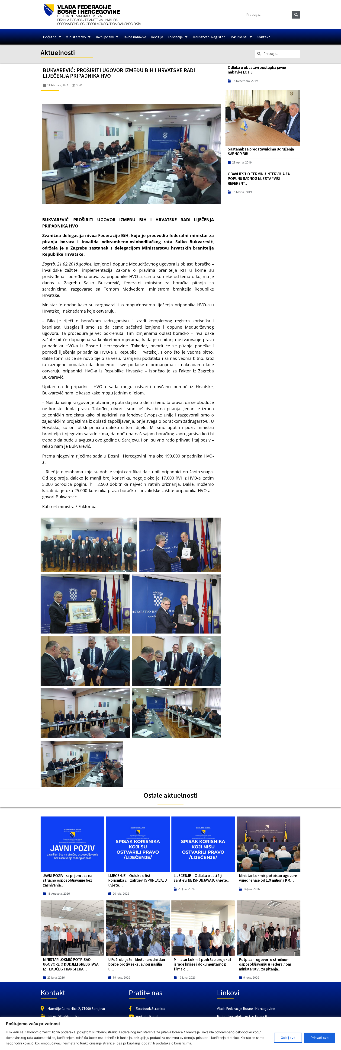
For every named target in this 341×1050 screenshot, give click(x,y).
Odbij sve (288, 1038)
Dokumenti (238, 37)
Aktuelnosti (58, 52)
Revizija (157, 37)
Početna (49, 37)
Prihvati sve (319, 1038)
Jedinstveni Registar (208, 37)
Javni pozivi (104, 37)
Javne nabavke (134, 37)
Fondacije (175, 37)
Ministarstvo (76, 37)
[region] (170, 1033)
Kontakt (263, 37)
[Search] (296, 15)
